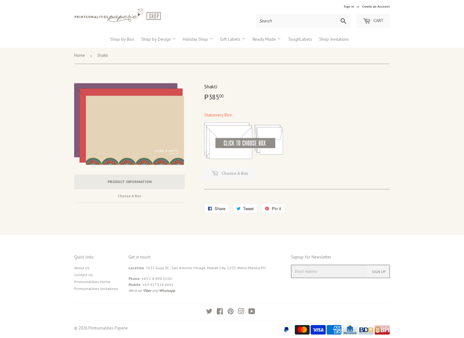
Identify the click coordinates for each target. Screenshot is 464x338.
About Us (82, 267)
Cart (378, 20)
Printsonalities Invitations (96, 288)
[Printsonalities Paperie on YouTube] (251, 312)
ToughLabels (300, 39)
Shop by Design (156, 39)
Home (79, 55)
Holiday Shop (196, 39)
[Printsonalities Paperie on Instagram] (241, 312)
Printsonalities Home (92, 281)
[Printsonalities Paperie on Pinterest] (230, 312)
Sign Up (379, 271)
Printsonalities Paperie (108, 328)
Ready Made (265, 39)
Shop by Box (122, 39)
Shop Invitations (334, 39)
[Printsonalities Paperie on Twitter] (209, 312)
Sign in (349, 6)
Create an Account (376, 6)
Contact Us (83, 274)
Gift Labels (231, 39)
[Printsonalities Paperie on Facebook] (220, 312)
